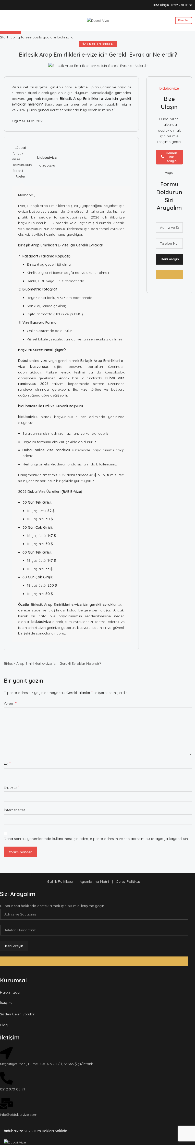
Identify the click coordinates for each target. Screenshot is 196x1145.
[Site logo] (98, 20)
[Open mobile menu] (5, 20)
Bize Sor (183, 20)
